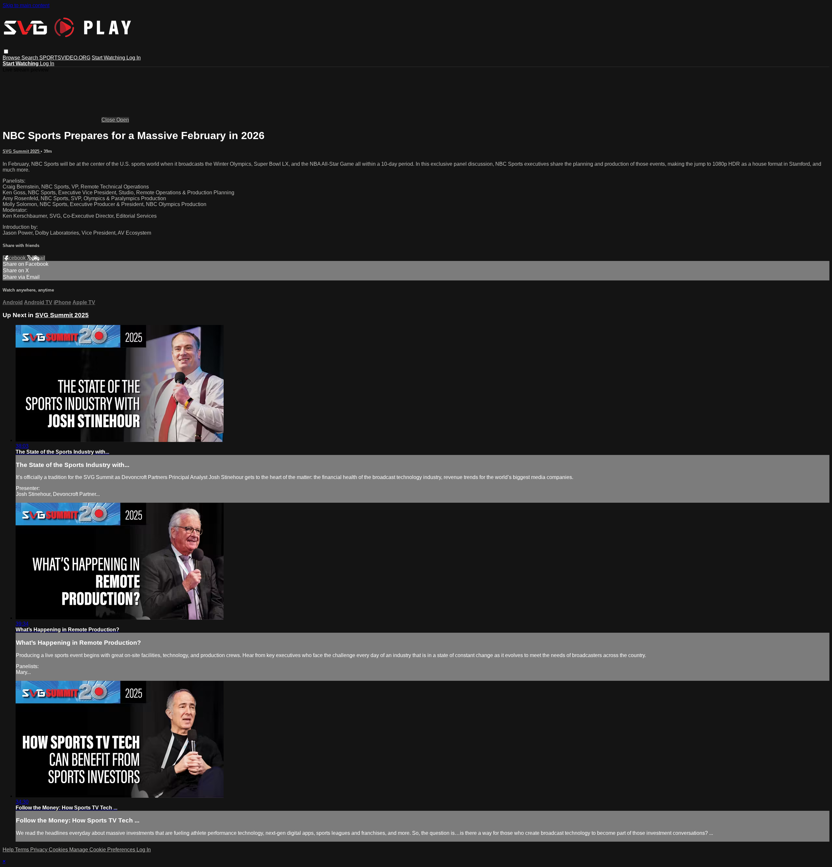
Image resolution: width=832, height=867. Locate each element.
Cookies (59, 849)
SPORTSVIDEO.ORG (64, 57)
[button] (6, 51)
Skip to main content (26, 5)
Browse (12, 57)
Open (122, 120)
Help (9, 849)
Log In (133, 57)
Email (38, 258)
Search (30, 57)
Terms (22, 849)
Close (108, 120)
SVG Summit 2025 (22, 151)
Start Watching (109, 57)
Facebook (15, 258)
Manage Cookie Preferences (102, 849)
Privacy (39, 849)
